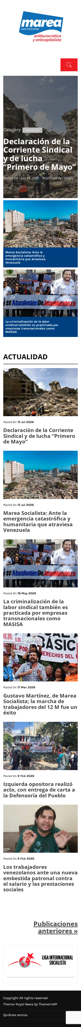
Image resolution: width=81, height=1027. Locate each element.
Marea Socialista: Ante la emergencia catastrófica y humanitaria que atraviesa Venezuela (25, 257)
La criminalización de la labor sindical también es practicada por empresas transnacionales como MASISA (31, 327)
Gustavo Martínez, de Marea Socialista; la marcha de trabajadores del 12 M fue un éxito (40, 704)
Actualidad (32, 130)
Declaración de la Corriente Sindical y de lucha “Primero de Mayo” (39, 154)
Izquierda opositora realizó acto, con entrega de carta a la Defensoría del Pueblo (39, 789)
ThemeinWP (47, 1004)
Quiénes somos (15, 1015)
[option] (40, 137)
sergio (68, 178)
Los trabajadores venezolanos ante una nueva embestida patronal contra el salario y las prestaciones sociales (40, 878)
